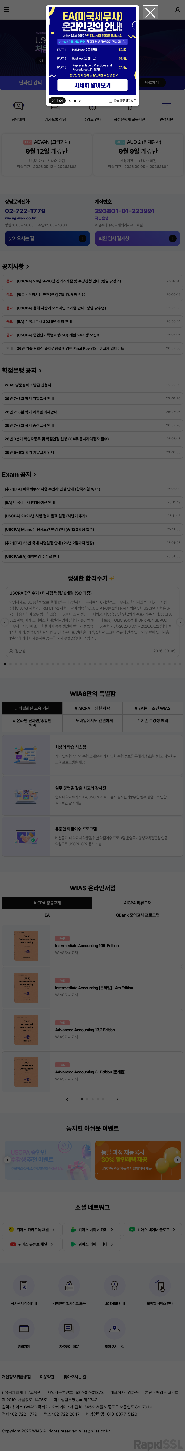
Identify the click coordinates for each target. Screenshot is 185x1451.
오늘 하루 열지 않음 (125, 101)
